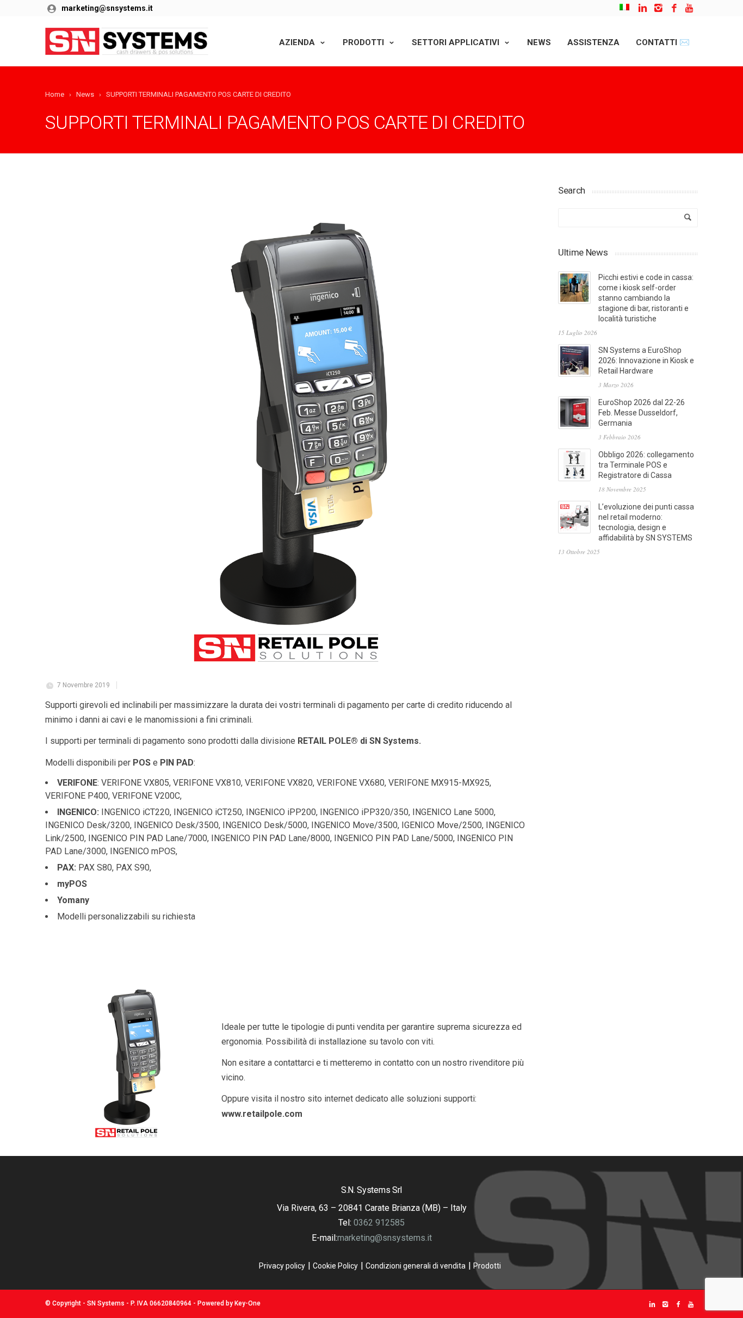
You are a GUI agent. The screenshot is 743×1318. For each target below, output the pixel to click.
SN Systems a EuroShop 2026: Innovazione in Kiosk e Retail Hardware (646, 360)
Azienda (297, 42)
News (539, 42)
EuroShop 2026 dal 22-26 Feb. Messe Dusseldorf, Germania (641, 412)
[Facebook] (674, 8)
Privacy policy (282, 1265)
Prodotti (363, 42)
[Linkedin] (643, 8)
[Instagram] (658, 8)
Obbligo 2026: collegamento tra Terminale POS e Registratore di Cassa (646, 465)
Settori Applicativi (455, 42)
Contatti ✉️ (663, 42)
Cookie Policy (335, 1265)
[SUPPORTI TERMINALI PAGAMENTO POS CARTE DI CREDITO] (287, 426)
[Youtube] (690, 8)
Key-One (247, 1303)
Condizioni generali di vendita (416, 1265)
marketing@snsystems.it (107, 8)
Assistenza (593, 42)
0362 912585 (379, 1222)
